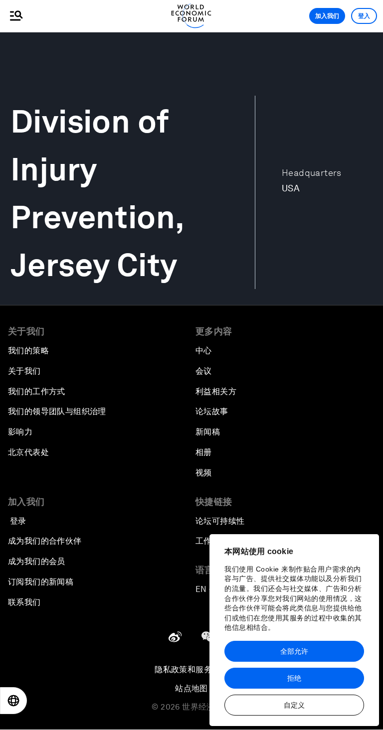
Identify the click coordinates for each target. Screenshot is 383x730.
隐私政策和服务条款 (191, 669)
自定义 (294, 705)
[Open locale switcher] (13, 701)
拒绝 (294, 678)
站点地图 (191, 688)
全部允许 (294, 651)
